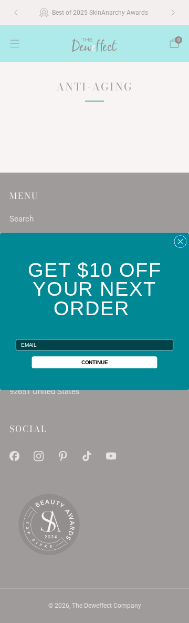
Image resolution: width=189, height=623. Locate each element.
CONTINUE (94, 362)
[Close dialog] (180, 241)
